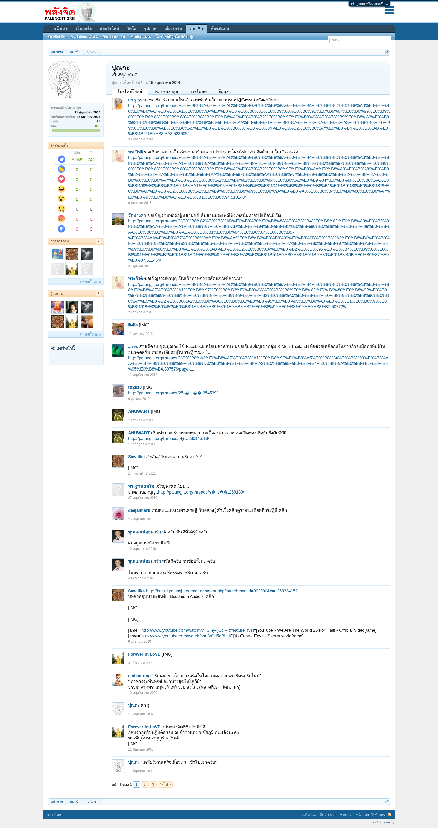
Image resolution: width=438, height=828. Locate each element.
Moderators (140, 36)
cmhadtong (139, 675)
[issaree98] (87, 269)
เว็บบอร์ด (84, 28)
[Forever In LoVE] (72, 269)
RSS (389, 814)
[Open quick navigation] (387, 52)
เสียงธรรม (173, 28)
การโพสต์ (198, 91)
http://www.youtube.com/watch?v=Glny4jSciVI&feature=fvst (197, 630)
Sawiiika (136, 456)
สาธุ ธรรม (138, 99)
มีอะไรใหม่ (109, 28)
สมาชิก (196, 29)
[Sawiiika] (72, 254)
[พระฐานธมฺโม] (57, 269)
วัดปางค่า (137, 215)
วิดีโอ (131, 28)
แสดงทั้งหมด (90, 282)
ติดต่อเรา (327, 815)
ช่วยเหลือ (347, 815)
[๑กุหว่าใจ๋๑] (87, 321)
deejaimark (139, 510)
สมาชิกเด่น (56, 36)
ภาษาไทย (54, 815)
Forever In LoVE (144, 654)
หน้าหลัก (362, 815)
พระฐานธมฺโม (141, 486)
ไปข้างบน (378, 815)
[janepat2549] (57, 307)
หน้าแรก (60, 28)
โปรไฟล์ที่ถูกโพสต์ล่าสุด (175, 36)
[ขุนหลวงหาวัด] (87, 254)
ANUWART (139, 411)
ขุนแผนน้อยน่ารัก (144, 531)
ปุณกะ (134, 705)
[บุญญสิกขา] (57, 254)
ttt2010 (135, 387)
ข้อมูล (223, 91)
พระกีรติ (135, 151)
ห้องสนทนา (221, 28)
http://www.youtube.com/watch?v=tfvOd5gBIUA (186, 635)
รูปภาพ (150, 28)
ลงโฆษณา (309, 815)
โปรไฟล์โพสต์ (129, 91)
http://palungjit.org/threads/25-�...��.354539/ (173, 392)
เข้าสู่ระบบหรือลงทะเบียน (369, 4)
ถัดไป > (165, 784)
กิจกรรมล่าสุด (165, 91)
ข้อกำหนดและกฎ (383, 822)
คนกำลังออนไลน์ (84, 36)
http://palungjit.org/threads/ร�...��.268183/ (201, 492)
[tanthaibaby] (72, 307)
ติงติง (133, 324)
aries (133, 346)
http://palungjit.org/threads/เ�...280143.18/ (168, 438)
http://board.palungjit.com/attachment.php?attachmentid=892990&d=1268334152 (222, 590)
